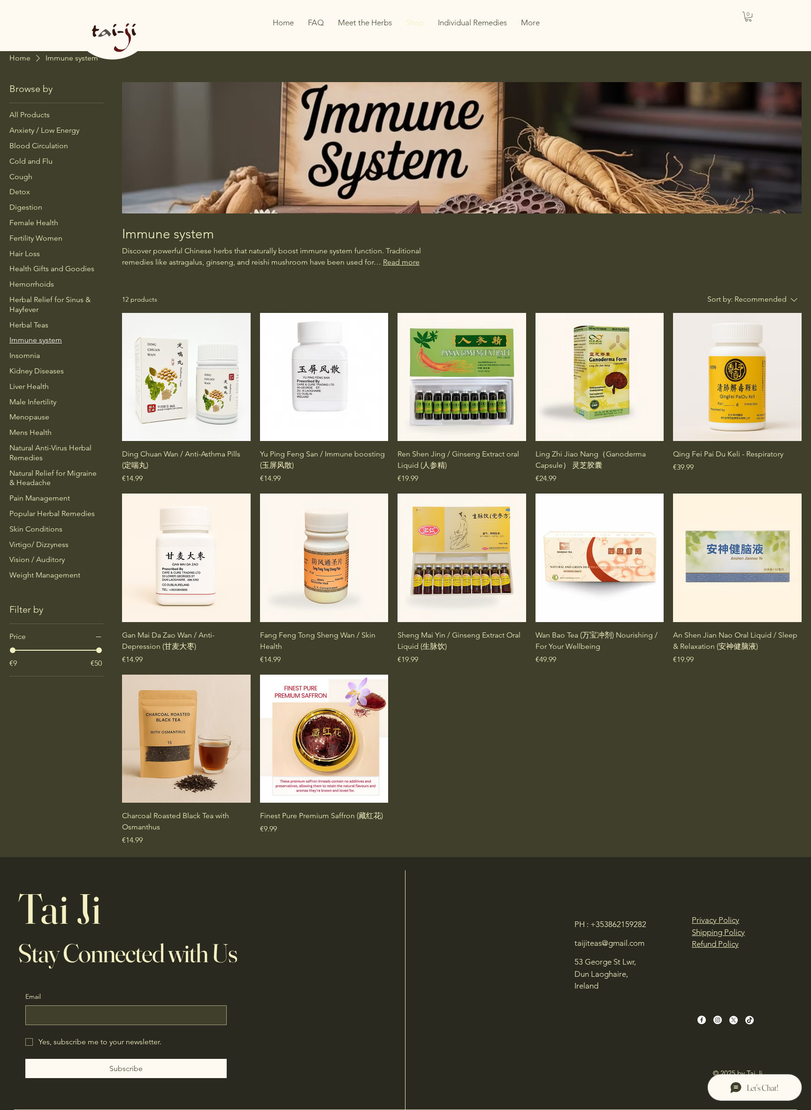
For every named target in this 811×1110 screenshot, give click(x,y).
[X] (733, 1020)
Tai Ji (59, 908)
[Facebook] (701, 1020)
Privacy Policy (715, 920)
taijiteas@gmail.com (609, 943)
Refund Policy (715, 944)
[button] (748, 17)
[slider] (12, 650)
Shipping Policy (718, 932)
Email (33, 996)
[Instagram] (717, 1020)
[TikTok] (749, 1020)
